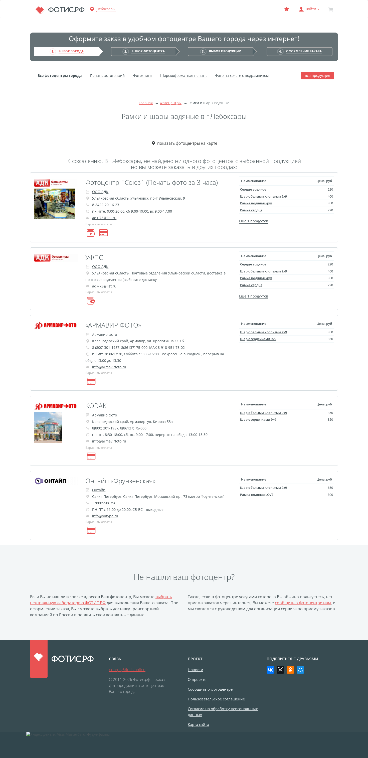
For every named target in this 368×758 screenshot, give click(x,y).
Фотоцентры (170, 102)
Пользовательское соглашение (216, 698)
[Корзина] (330, 9)
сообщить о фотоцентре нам (303, 602)
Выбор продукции (225, 51)
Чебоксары (105, 9)
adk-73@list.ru (104, 217)
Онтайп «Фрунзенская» (120, 480)
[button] (308, 9)
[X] (280, 670)
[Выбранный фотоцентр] (286, 9)
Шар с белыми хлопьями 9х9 (263, 196)
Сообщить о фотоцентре (210, 689)
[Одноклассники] (290, 670)
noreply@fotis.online (127, 669)
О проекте (197, 679)
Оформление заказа (304, 51)
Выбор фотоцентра (148, 51)
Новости (195, 669)
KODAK (95, 405)
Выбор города (71, 51)
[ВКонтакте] (270, 670)
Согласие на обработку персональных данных (223, 711)
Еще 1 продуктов (253, 221)
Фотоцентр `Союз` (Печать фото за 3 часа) (151, 182)
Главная (146, 102)
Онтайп (98, 490)
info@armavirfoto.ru (109, 367)
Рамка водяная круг (256, 203)
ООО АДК (100, 191)
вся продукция (317, 75)
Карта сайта (198, 724)
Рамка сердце (251, 210)
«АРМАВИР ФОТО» (113, 325)
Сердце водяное (253, 189)
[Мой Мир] (300, 670)
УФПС (94, 257)
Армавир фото (104, 334)
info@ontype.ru (105, 516)
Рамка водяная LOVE (256, 494)
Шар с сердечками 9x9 (258, 339)
